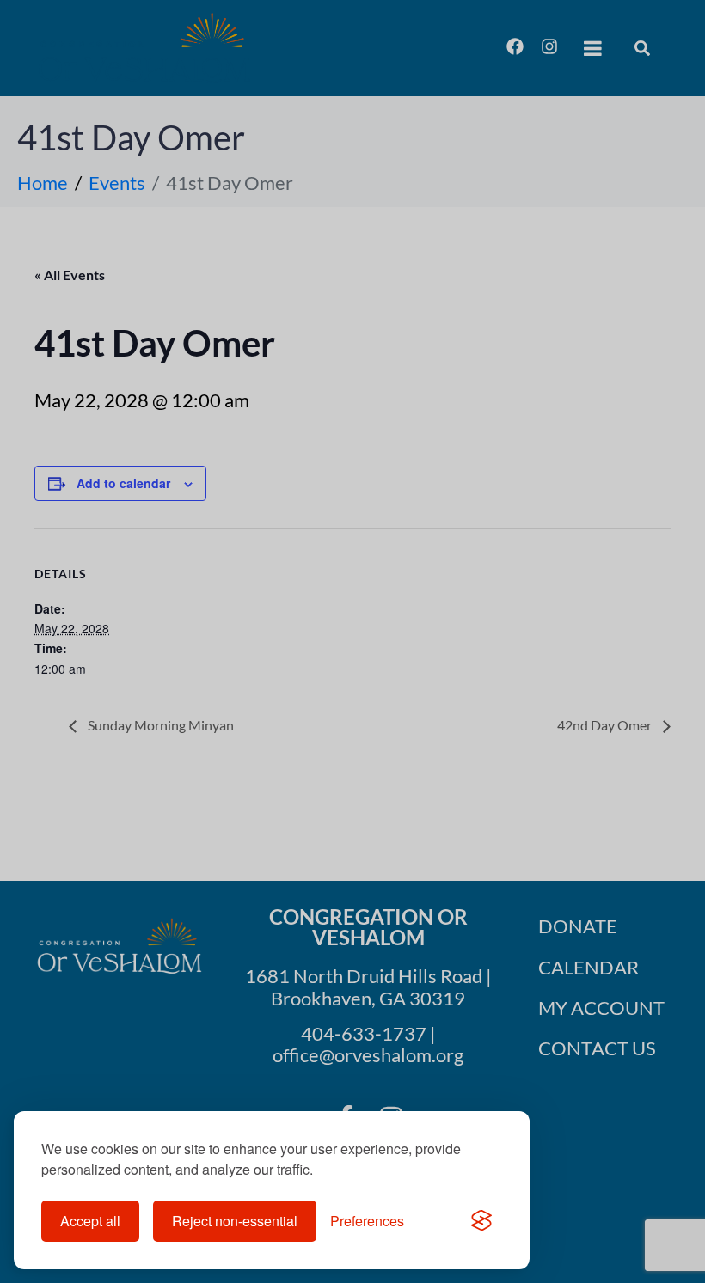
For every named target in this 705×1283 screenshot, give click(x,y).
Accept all (90, 1221)
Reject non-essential (234, 1221)
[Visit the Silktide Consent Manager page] (481, 1221)
